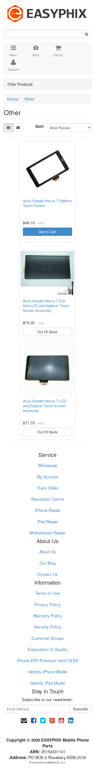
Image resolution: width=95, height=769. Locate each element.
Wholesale (47, 465)
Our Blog (47, 563)
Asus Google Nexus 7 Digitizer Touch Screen (47, 203)
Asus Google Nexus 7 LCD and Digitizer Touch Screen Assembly (44, 405)
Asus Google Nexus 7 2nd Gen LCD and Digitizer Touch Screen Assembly (46, 305)
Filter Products (20, 84)
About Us (47, 551)
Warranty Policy (47, 615)
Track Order (47, 488)
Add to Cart (47, 231)
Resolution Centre (47, 499)
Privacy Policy (47, 604)
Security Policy (47, 627)
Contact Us (47, 574)
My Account (47, 477)
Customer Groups (47, 638)
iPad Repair (47, 521)
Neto (63, 762)
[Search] (86, 34)
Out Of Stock (47, 331)
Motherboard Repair (47, 533)
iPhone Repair (47, 510)
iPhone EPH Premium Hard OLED (47, 660)
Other (29, 99)
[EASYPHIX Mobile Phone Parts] (47, 12)
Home (12, 99)
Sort (38, 126)
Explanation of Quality (47, 649)
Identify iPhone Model (47, 671)
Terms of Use (47, 593)
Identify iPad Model (47, 683)
